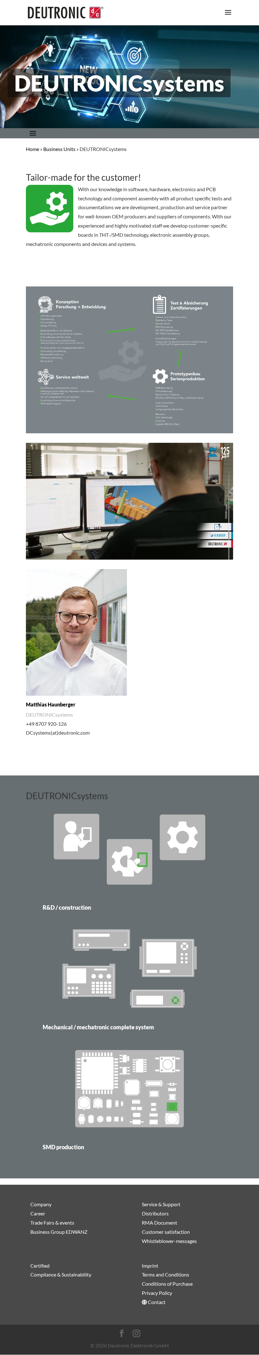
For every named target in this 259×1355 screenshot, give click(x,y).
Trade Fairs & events (52, 1223)
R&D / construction (67, 907)
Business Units (59, 149)
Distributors (155, 1213)
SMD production (63, 1147)
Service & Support (161, 1204)
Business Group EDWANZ (58, 1231)
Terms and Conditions (165, 1274)
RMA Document (159, 1223)
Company (40, 1204)
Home (32, 149)
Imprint (150, 1265)
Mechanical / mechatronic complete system (98, 1027)
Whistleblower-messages (169, 1241)
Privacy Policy (157, 1293)
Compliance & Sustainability (60, 1274)
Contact (156, 1302)
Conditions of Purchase (167, 1284)
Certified (40, 1265)
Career (37, 1213)
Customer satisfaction (166, 1231)
